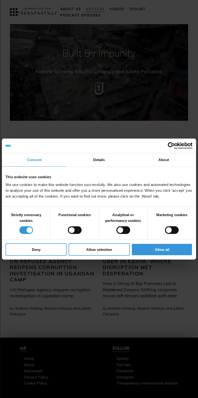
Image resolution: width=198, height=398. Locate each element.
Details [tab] (99, 160)
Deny (36, 249)
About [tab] (163, 160)
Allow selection (99, 249)
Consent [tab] (34, 160)
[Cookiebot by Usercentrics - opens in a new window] (171, 145)
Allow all (162, 249)
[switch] (75, 230)
